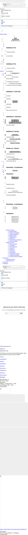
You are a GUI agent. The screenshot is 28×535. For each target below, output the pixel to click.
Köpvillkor (2, 361)
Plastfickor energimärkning (14, 232)
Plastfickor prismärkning (13, 234)
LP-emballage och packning (14, 253)
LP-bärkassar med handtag (14, 255)
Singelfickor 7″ (12, 249)
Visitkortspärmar (15, 178)
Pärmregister (15, 222)
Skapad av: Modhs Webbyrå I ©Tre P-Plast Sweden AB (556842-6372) (13, 529)
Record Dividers (12, 252)
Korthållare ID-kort (12, 236)
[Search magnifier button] (5, 5)
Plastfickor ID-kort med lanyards (15, 239)
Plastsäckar (15, 208)
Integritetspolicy (3, 363)
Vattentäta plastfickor (15, 142)
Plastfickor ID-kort (12, 235)
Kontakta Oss (5, 263)
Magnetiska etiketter (13, 231)
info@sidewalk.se (3, 375)
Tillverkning (5, 262)
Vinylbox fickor (12, 250)
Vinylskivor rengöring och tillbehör (15, 256)
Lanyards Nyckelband (13, 241)
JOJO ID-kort (12, 238)
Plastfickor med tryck (10, 260)
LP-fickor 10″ (11, 248)
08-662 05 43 (2, 348)
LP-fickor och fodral (13, 243)
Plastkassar (15, 170)
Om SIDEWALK (3, 359)
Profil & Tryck (6, 257)
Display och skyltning (10, 230)
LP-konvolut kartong (13, 246)
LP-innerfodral (12, 245)
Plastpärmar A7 (15, 177)
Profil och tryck (3, 368)
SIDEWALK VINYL (10, 242)
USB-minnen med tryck (10, 259)
